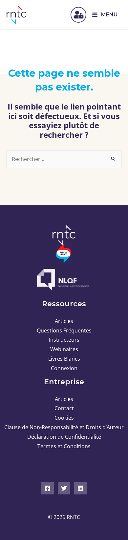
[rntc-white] (64, 235)
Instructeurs (64, 339)
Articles (64, 321)
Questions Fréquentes (64, 330)
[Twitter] (64, 488)
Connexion (64, 368)
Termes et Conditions (64, 446)
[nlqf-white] (64, 279)
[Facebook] (47, 488)
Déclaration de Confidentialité (64, 436)
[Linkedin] (80, 488)
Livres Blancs (64, 358)
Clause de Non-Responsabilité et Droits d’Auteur (64, 427)
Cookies (64, 417)
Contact (64, 408)
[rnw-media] (64, 253)
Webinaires (64, 349)
